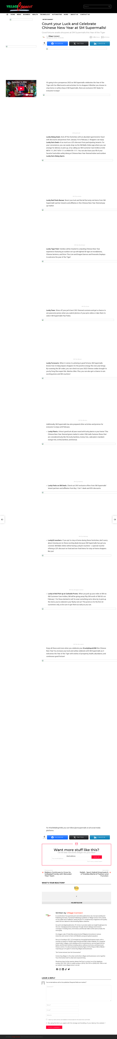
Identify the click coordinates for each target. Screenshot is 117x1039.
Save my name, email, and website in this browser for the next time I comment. (69, 1019)
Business (26, 14)
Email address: (71, 856)
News (19, 14)
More (66, 14)
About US (74, 14)
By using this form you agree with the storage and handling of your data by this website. (76, 1023)
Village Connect (16, 1036)
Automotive (57, 14)
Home (13, 14)
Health (35, 14)
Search (109, 7)
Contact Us (85, 14)
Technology (45, 14)
